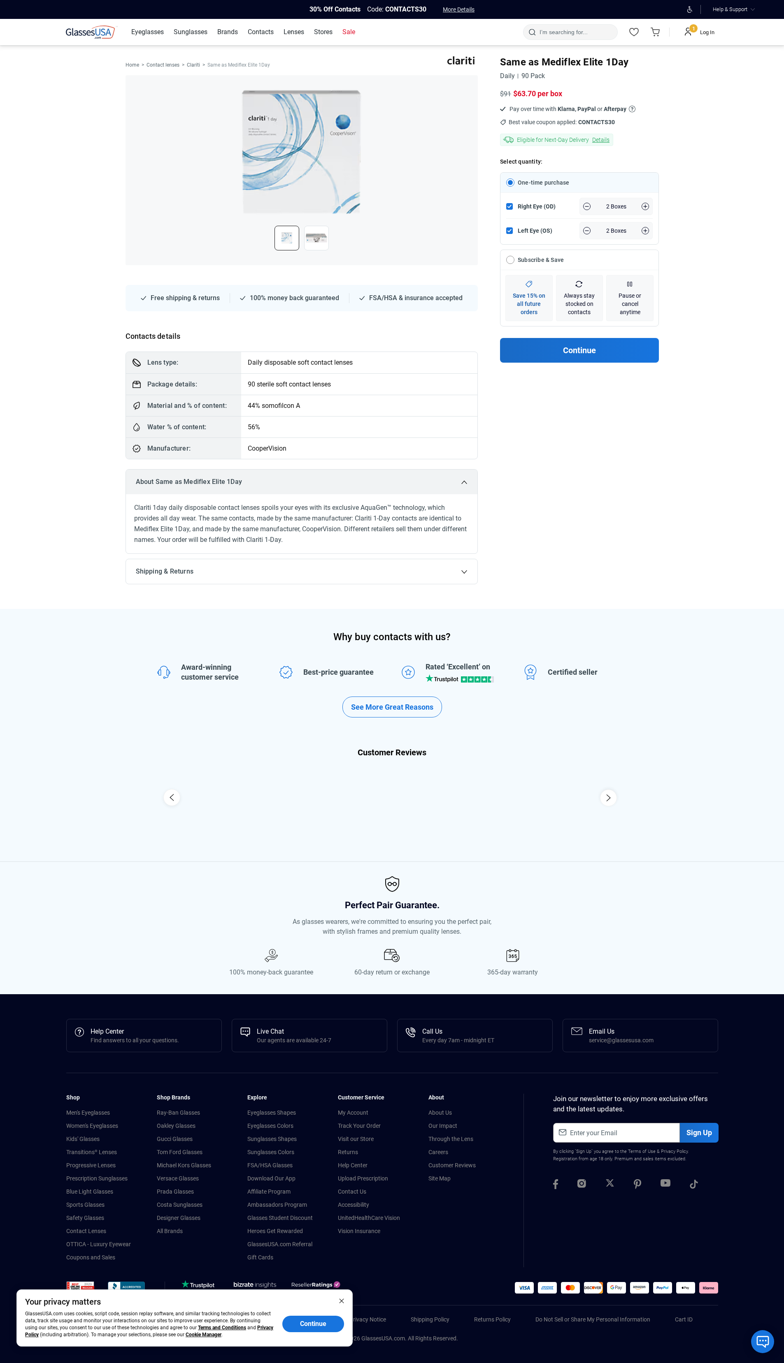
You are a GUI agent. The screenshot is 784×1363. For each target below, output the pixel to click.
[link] (91, 32)
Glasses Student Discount (280, 1218)
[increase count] (645, 206)
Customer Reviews (452, 1165)
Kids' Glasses (83, 1139)
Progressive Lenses (91, 1165)
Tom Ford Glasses (179, 1152)
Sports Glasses (85, 1204)
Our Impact (442, 1125)
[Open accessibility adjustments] (689, 9)
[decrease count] (587, 206)
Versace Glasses (178, 1178)
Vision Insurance (359, 1231)
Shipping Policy (430, 1319)
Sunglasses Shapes (272, 1139)
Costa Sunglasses (179, 1204)
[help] (632, 108)
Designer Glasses (178, 1218)
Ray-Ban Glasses (178, 1112)
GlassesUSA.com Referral (279, 1244)
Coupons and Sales (90, 1257)
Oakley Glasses (176, 1125)
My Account (353, 1112)
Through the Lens (450, 1139)
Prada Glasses (175, 1191)
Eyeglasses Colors (270, 1125)
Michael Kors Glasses (184, 1165)
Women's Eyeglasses (92, 1125)
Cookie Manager (203, 1335)
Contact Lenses (86, 1231)
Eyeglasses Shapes (271, 1112)
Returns (348, 1152)
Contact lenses (163, 65)
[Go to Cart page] (656, 32)
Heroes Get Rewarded (275, 1231)
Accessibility (353, 1204)
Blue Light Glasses (89, 1191)
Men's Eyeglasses (88, 1112)
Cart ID (684, 1319)
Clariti (193, 65)
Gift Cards (260, 1257)
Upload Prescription (363, 1178)
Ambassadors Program (277, 1204)
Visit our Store (356, 1139)
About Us (440, 1112)
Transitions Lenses (91, 1152)
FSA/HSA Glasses (270, 1165)
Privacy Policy (674, 1151)
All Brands (170, 1231)
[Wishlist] (634, 32)
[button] (80, 1289)
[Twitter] (609, 1185)
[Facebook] (555, 1185)
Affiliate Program (269, 1191)
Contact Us (352, 1191)
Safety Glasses (85, 1218)
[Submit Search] (532, 32)
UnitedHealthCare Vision (369, 1218)
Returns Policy (492, 1319)
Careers (438, 1152)
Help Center (353, 1165)
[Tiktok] (694, 1185)
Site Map (439, 1178)
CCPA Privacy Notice (360, 1319)
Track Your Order (359, 1125)
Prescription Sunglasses (97, 1178)
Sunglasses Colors (270, 1152)
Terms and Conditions (222, 1328)
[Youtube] (665, 1185)
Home (132, 65)
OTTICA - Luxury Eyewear (98, 1244)
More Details (459, 9)
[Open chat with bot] (762, 1341)
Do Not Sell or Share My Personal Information (592, 1319)
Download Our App (271, 1178)
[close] (341, 1300)
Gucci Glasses (175, 1139)
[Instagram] (581, 1185)
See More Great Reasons (392, 707)
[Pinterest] (637, 1185)
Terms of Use (642, 1151)
